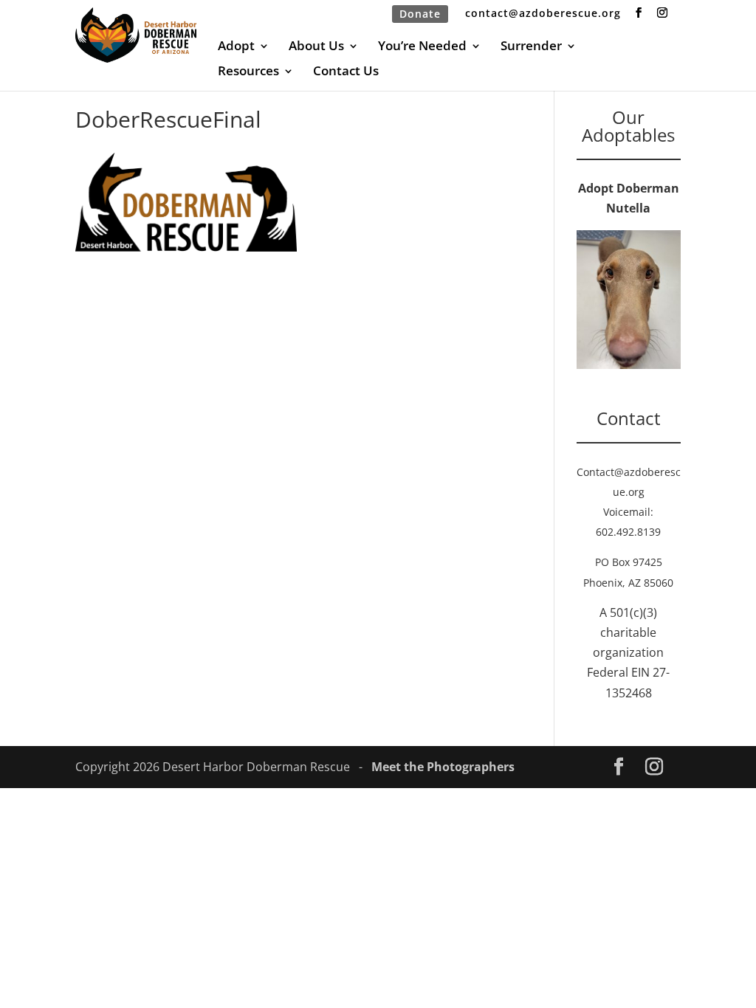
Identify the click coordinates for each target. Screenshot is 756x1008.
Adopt (236, 47)
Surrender (531, 47)
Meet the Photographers (443, 767)
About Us (316, 47)
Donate (420, 14)
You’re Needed (422, 47)
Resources (248, 72)
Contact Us (346, 72)
